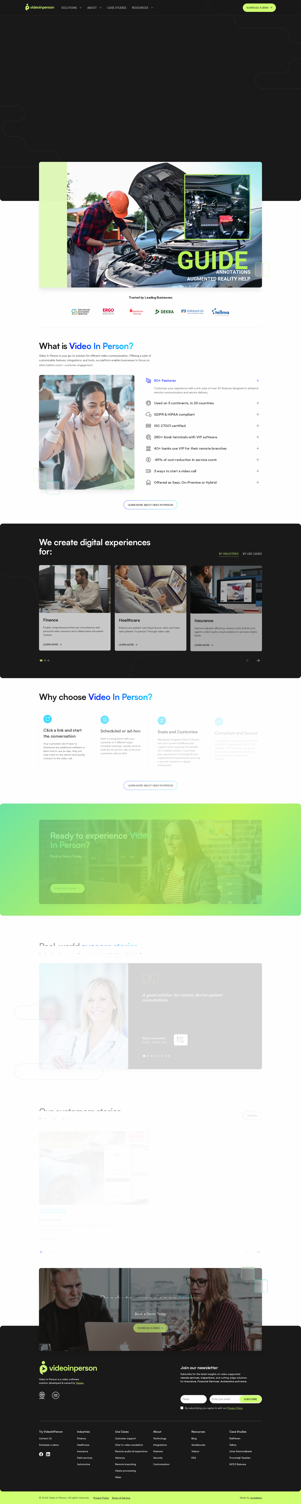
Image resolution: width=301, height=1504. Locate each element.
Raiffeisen (234, 1438)
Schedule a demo (49, 1444)
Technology (159, 1438)
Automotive (83, 1464)
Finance (81, 1438)
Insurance (82, 1451)
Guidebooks (198, 1444)
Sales (118, 1477)
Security (158, 1457)
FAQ (193, 1457)
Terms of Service (121, 1497)
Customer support (125, 1438)
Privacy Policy (235, 1408)
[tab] (229, 553)
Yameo (80, 1382)
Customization (161, 1464)
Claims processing (125, 1470)
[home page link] (39, 7)
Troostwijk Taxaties (239, 1457)
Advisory (120, 1457)
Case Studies (116, 7)
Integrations (160, 1444)
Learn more (169, 115)
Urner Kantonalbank (240, 1451)
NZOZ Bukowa (237, 1464)
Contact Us (45, 1438)
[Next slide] (258, 660)
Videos (195, 1451)
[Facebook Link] (41, 1454)
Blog (194, 1438)
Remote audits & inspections (131, 1451)
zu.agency (256, 1497)
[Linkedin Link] (48, 1454)
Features (158, 1451)
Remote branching (125, 1464)
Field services (84, 1457)
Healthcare (83, 1444)
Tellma (232, 1444)
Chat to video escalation (129, 1444)
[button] (71, 7)
